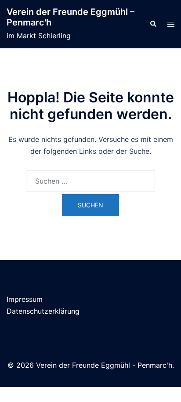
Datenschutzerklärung (43, 311)
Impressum (25, 299)
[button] (152, 24)
